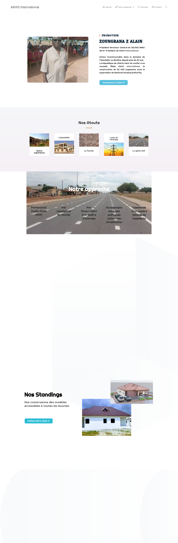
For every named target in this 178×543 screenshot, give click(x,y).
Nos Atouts (89, 122)
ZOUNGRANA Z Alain (120, 41)
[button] (113, 82)
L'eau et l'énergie (114, 138)
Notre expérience (39, 152)
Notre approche (89, 189)
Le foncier (89, 151)
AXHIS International (25, 7)
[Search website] (166, 7)
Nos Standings (43, 394)
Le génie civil (139, 151)
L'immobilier (64, 137)
